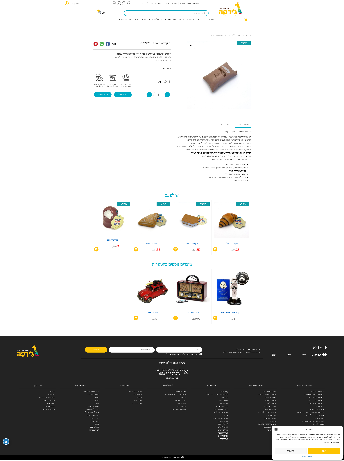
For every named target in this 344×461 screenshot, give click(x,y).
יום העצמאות (94, 430)
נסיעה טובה (271, 430)
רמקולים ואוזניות (269, 392)
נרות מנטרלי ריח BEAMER (176, 395)
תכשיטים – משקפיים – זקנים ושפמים (314, 412)
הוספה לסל (123, 94)
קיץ (97, 403)
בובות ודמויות (223, 436)
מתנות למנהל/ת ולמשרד (267, 395)
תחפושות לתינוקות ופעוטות (314, 395)
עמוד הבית (247, 35)
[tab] (243, 124)
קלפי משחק (137, 395)
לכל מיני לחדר (223, 424)
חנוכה (97, 397)
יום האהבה (95, 418)
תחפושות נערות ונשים (316, 403)
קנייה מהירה (103, 94)
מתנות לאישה (270, 400)
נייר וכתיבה (124, 385)
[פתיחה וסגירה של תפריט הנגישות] (6, 441)
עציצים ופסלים (180, 403)
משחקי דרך (224, 439)
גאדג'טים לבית (180, 392)
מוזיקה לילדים (223, 400)
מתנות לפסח (94, 427)
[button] (276, 429)
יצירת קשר (50, 395)
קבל (324, 451)
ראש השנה (95, 421)
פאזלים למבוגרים (269, 409)
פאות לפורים (319, 418)
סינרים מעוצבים (180, 400)
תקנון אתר (51, 403)
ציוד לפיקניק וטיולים (91, 412)
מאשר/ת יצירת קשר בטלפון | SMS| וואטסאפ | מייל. (183, 354)
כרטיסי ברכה (137, 403)
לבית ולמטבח (167, 385)
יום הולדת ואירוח (92, 409)
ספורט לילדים (223, 427)
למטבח (183, 397)
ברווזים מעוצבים (270, 427)
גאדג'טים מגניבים (269, 397)
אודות (52, 392)
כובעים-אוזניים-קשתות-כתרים (314, 421)
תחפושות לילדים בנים (316, 400)
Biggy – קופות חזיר (221, 409)
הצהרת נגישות (49, 406)
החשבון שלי (75, 3)
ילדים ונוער (211, 385)
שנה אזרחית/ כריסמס (91, 392)
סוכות (97, 424)
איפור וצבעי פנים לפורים (315, 415)
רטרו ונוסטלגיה (270, 418)
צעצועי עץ (224, 397)
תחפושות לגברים (318, 406)
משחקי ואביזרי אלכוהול (267, 424)
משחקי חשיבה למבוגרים (267, 412)
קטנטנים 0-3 (223, 392)
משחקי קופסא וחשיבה (220, 418)
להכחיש (290, 451)
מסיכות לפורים (318, 424)
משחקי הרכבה (223, 433)
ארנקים (273, 421)
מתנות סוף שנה (93, 415)
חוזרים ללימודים (234, 35)
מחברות (139, 397)
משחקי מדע (224, 403)
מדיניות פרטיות (307, 456)
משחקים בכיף (223, 421)
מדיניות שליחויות (48, 400)
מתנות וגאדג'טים (256, 385)
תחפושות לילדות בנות (316, 397)
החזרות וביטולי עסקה (47, 397)
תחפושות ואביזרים (304, 385)
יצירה (226, 415)
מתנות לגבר (271, 403)
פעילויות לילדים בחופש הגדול (218, 395)
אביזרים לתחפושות (317, 409)
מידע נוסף (38, 385)
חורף (97, 400)
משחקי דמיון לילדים (221, 412)
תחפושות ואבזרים (317, 392)
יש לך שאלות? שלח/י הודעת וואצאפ (169, 370)
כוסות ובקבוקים (270, 415)
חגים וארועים (80, 385)
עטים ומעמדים (136, 400)
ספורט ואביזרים (270, 406)
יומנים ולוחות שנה (135, 392)
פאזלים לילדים (223, 430)
